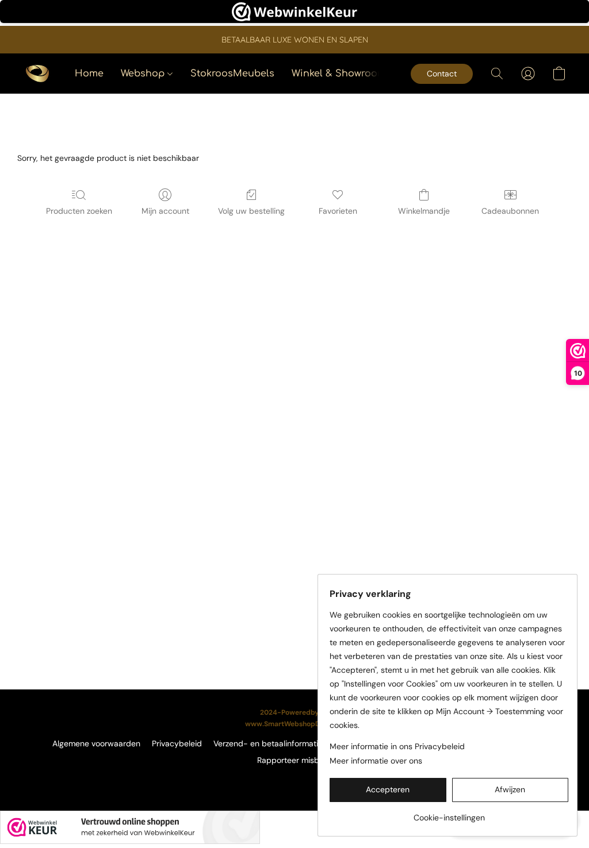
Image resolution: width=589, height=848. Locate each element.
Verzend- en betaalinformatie (268, 743)
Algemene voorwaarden (96, 743)
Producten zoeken (79, 211)
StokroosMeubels (232, 73)
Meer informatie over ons (376, 761)
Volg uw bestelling (251, 211)
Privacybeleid (177, 743)
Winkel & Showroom (339, 73)
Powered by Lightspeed (295, 779)
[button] (37, 73)
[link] (449, 813)
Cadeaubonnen (510, 211)
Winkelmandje (424, 211)
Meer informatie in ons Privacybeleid (397, 746)
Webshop (144, 73)
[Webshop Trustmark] (130, 827)
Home (89, 73)
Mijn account (165, 211)
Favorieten (338, 211)
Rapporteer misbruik (294, 760)
